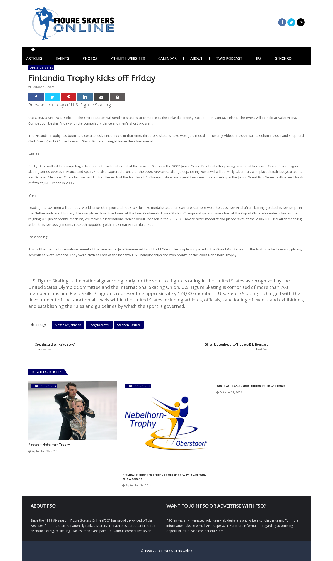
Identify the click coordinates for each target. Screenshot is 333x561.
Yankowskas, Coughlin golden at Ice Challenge (250, 386)
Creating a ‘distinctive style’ (54, 344)
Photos (90, 58)
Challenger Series (41, 67)
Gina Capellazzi (217, 525)
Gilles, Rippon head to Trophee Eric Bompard (236, 344)
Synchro (283, 58)
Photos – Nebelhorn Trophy (49, 444)
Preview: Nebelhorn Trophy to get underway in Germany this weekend (164, 477)
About (196, 58)
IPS (258, 58)
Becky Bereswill (99, 325)
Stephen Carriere (129, 325)
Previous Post (43, 348)
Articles (34, 58)
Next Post (262, 348)
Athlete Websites (128, 58)
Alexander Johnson (68, 325)
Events (62, 58)
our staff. (216, 531)
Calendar (167, 58)
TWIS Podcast (229, 58)
